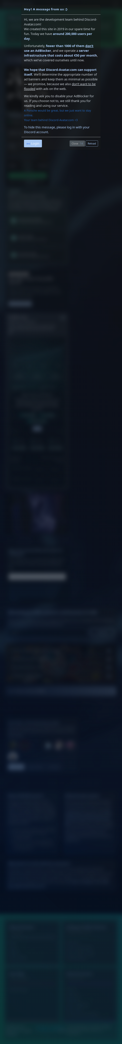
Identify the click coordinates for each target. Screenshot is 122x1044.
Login (35, 143)
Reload (92, 143)
